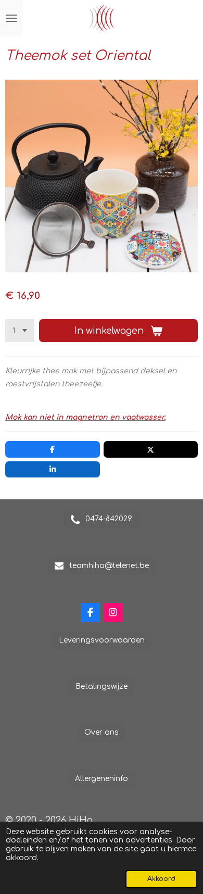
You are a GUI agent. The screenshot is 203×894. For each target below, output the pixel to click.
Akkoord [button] (161, 879)
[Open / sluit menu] (11, 18)
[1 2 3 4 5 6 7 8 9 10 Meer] (19, 330)
